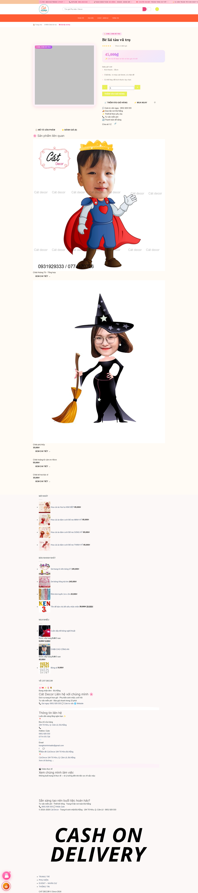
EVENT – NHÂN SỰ (103, 18)
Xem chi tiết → (43, 276)
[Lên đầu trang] (193, 890)
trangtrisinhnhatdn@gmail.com (51, 745)
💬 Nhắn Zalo (59, 807)
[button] (149, 9)
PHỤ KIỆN (91, 18)
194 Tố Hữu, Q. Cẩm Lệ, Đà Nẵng (53, 725)
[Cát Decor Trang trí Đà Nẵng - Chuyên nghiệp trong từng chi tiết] (49, 9)
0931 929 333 (55, 2)
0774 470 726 (44, 737)
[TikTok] (41, 749)
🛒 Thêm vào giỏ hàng (116, 103)
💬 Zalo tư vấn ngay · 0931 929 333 (116, 108)
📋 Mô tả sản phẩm (45, 130)
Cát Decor (54, 810)
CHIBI (46, 25)
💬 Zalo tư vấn (68, 703)
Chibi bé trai (53, 25)
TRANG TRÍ (81, 18)
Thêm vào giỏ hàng (114, 94)
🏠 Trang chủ (37, 25)
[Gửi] (145, 9)
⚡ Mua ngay (140, 103)
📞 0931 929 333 (46, 807)
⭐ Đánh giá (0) (69, 130)
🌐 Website (78, 703)
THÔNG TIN (115, 18)
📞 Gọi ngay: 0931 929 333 (50, 703)
